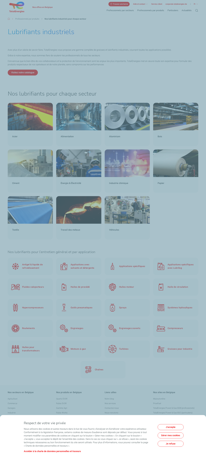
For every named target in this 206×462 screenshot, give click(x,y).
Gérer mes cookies (170, 435)
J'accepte (170, 427)
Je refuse (170, 443)
